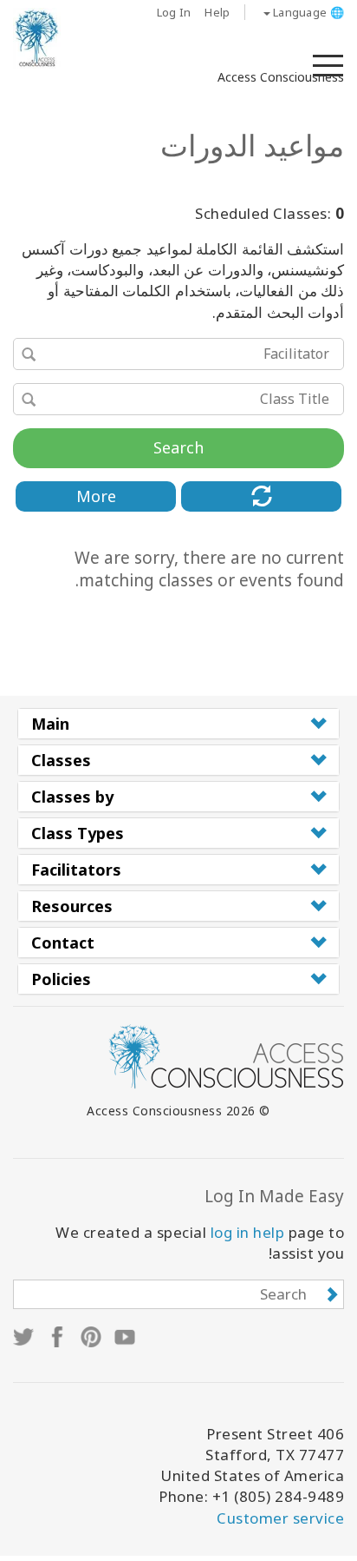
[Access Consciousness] (37, 38)
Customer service (280, 1518)
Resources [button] (72, 906)
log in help (248, 1232)
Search (178, 447)
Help (217, 12)
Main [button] (50, 723)
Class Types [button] (77, 833)
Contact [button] (62, 942)
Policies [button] (61, 979)
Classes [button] (61, 760)
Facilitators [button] (76, 869)
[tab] (178, 723)
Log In (174, 12)
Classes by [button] (72, 796)
